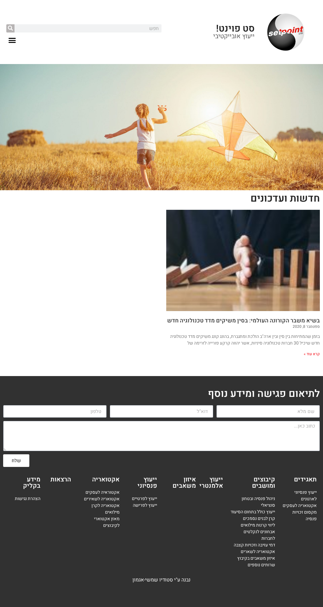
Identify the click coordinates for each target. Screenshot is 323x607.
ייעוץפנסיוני (147, 482)
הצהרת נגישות (27, 498)
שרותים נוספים (261, 565)
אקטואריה (106, 479)
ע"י (177, 580)
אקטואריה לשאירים (102, 499)
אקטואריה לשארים (258, 551)
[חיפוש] (10, 28)
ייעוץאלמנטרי (211, 482)
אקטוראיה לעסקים (102, 492)
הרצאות (60, 479)
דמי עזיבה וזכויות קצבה (254, 545)
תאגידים (305, 479)
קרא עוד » (312, 354)
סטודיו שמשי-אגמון (152, 580)
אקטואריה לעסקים (300, 505)
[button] (12, 40)
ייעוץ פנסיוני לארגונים (305, 495)
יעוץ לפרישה (144, 505)
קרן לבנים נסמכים (259, 518)
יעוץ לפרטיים (143, 498)
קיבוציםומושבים (263, 482)
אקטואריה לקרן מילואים (105, 509)
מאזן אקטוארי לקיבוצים (107, 522)
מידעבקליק (31, 482)
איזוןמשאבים (184, 482)
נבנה (186, 580)
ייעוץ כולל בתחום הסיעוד (253, 512)
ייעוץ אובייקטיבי (234, 36)
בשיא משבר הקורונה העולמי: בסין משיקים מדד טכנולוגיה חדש (243, 320)
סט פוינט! (235, 29)
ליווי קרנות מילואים (258, 525)
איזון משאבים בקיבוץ (256, 558)
